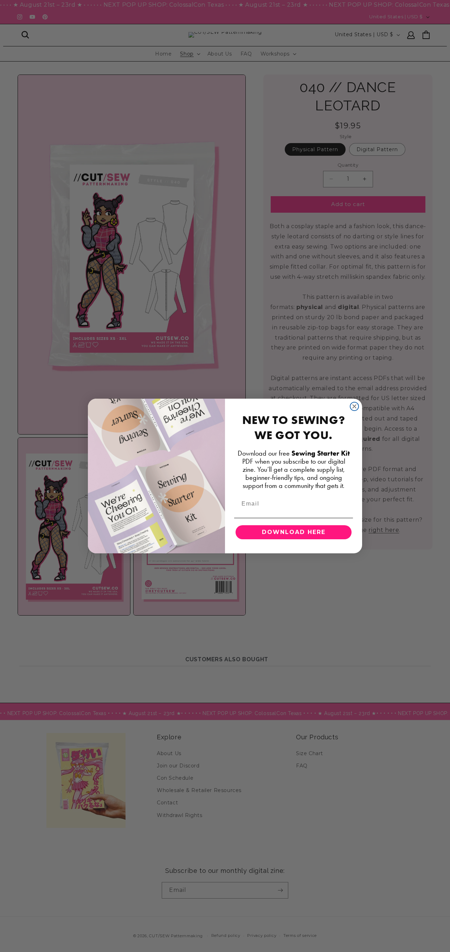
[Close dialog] (354, 406)
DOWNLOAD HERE (294, 532)
